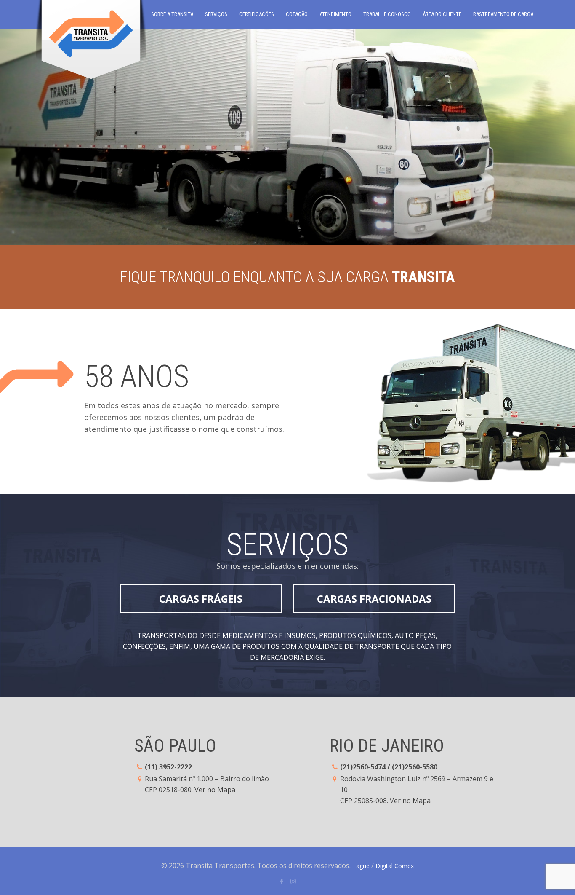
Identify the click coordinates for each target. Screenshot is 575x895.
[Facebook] (281, 881)
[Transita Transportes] (91, 42)
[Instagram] (293, 881)
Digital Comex (394, 866)
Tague (361, 866)
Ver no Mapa (214, 789)
